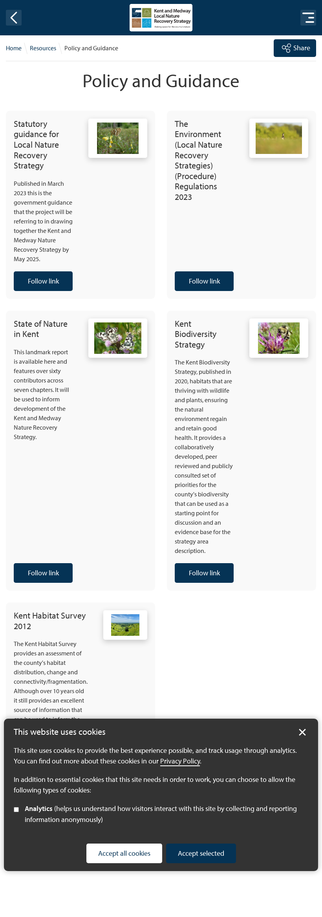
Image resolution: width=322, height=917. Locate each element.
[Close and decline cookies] (302, 732)
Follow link (36, 283)
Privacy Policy (180, 760)
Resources (43, 48)
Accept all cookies (124, 853)
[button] (14, 18)
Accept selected (201, 853)
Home (14, 48)
